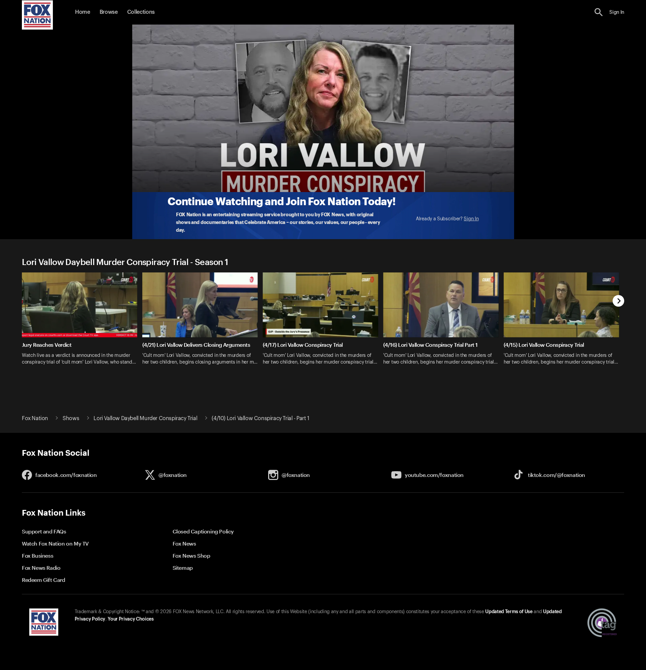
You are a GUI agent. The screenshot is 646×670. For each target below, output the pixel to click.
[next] (618, 301)
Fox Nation (35, 418)
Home (82, 12)
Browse (109, 12)
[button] (598, 12)
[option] (82, 326)
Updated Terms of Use (508, 611)
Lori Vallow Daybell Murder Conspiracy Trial (145, 418)
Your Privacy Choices (130, 619)
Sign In (471, 219)
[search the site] (598, 12)
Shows (71, 418)
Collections (141, 12)
